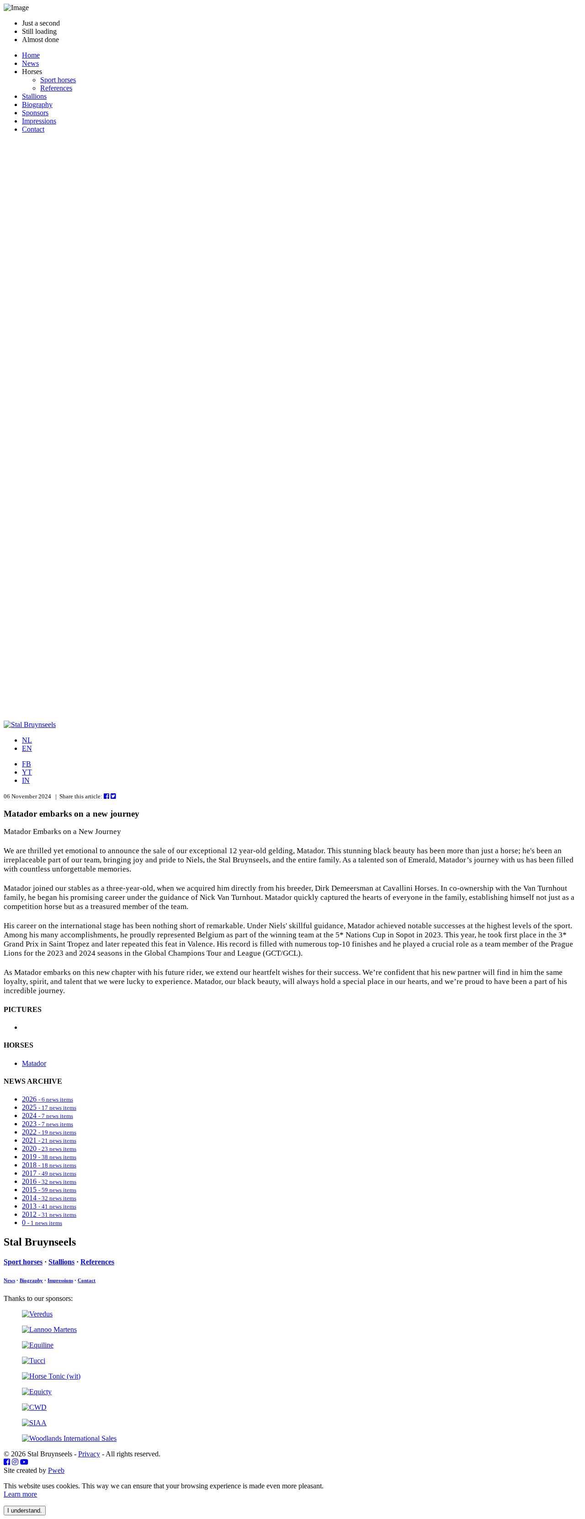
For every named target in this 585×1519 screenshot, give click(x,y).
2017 (49, 1173)
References (56, 88)
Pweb (56, 1470)
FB (26, 764)
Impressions (39, 121)
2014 (49, 1198)
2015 (49, 1189)
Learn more (20, 1494)
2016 (49, 1181)
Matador (34, 1063)
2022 (49, 1132)
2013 (49, 1206)
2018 (49, 1165)
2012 (49, 1214)
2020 (49, 1148)
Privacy (89, 1454)
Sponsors (35, 113)
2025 (49, 1107)
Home (31, 55)
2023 (47, 1124)
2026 (47, 1099)
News (30, 63)
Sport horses (58, 80)
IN (26, 780)
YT (27, 772)
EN (27, 748)
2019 (49, 1157)
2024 (47, 1115)
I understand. (24, 1510)
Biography (37, 104)
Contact (33, 129)
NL (27, 740)
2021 (49, 1140)
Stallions (34, 96)
